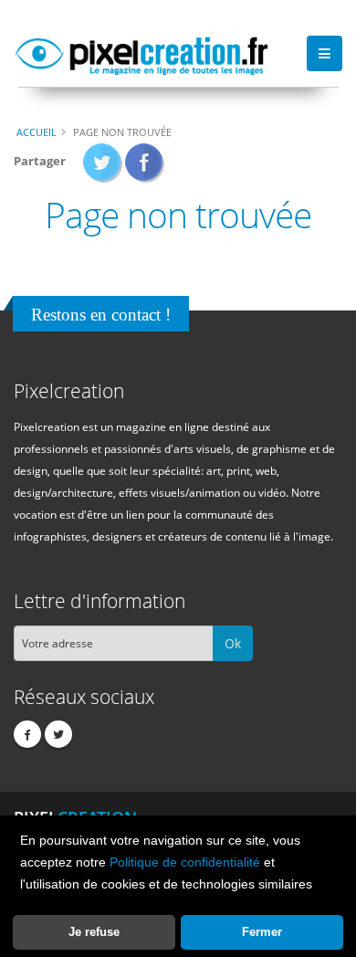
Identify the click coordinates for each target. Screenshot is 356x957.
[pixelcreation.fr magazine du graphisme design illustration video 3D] (141, 53)
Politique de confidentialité (185, 862)
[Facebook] (27, 734)
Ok (233, 643)
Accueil (36, 132)
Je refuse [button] (94, 932)
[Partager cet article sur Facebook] (144, 168)
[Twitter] (58, 734)
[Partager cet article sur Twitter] (102, 168)
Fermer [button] (262, 932)
